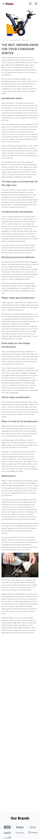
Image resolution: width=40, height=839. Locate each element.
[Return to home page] (10, 3)
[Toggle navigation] (4, 4)
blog (7, 40)
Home (3, 40)
